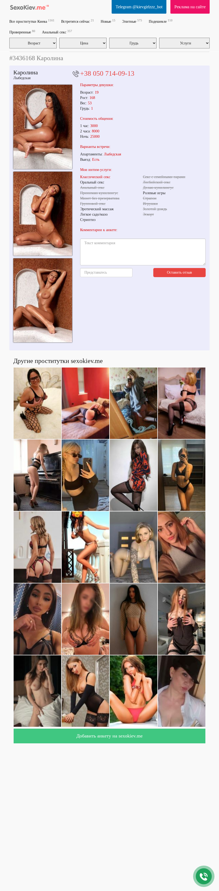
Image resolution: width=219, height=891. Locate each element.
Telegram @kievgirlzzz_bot (139, 7)
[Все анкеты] (29, 6)
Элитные (132, 21)
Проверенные (22, 32)
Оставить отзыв (179, 272)
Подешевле (161, 21)
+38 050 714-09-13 (107, 73)
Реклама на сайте (190, 7)
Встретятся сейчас (77, 21)
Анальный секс (57, 32)
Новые (108, 21)
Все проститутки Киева (31, 21)
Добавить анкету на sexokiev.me (109, 736)
